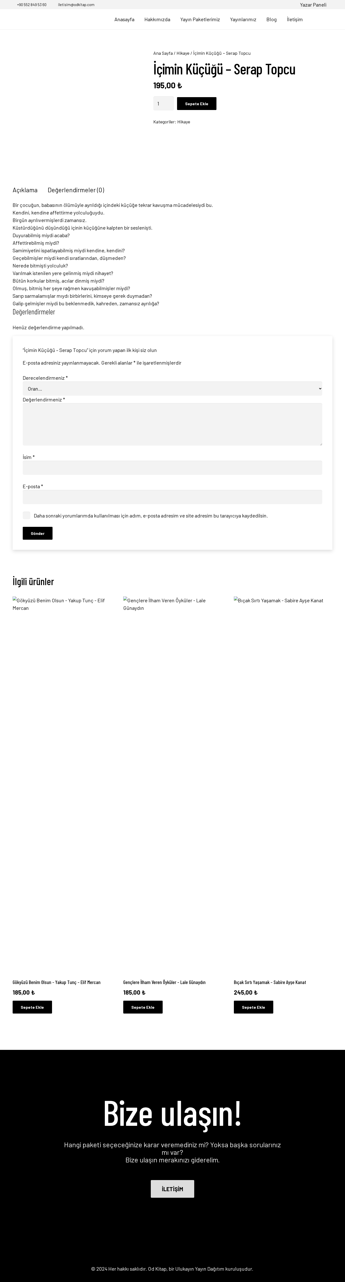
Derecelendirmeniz (45, 378)
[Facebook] (266, 4)
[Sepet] (325, 19)
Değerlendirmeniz (44, 399)
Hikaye (183, 53)
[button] (313, 19)
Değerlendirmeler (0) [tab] (76, 190)
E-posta (33, 486)
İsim (29, 457)
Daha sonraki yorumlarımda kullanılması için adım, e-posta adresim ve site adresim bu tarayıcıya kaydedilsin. (151, 515)
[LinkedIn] (283, 4)
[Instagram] (275, 4)
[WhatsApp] (291, 4)
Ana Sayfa (163, 53)
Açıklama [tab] (25, 190)
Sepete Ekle (196, 103)
